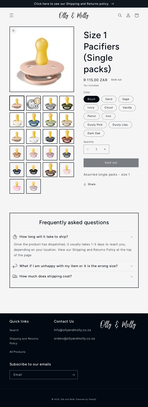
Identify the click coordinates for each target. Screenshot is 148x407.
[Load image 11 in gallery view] (50, 136)
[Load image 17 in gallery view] (17, 169)
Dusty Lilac (120, 124)
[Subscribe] (73, 374)
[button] (11, 15)
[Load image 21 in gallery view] (17, 186)
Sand (108, 99)
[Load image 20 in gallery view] (66, 169)
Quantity (89, 141)
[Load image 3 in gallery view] (50, 103)
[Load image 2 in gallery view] (33, 103)
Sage (125, 99)
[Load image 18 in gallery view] (33, 169)
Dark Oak (94, 133)
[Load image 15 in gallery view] (50, 153)
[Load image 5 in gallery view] (17, 119)
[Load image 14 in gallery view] (33, 153)
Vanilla (127, 107)
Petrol (92, 116)
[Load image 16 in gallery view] (66, 153)
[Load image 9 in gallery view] (17, 136)
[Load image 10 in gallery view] (33, 136)
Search (14, 330)
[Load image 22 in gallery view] (33, 186)
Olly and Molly (68, 399)
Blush (91, 99)
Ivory (91, 107)
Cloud (109, 107)
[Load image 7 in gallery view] (50, 119)
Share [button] (92, 184)
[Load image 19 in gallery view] (50, 169)
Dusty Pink (95, 124)
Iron (108, 116)
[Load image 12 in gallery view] (66, 136)
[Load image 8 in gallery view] (66, 119)
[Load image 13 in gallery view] (17, 153)
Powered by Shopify (86, 399)
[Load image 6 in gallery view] (33, 119)
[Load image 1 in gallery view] (17, 103)
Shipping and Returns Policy (24, 341)
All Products (18, 351)
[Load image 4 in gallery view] (66, 103)
